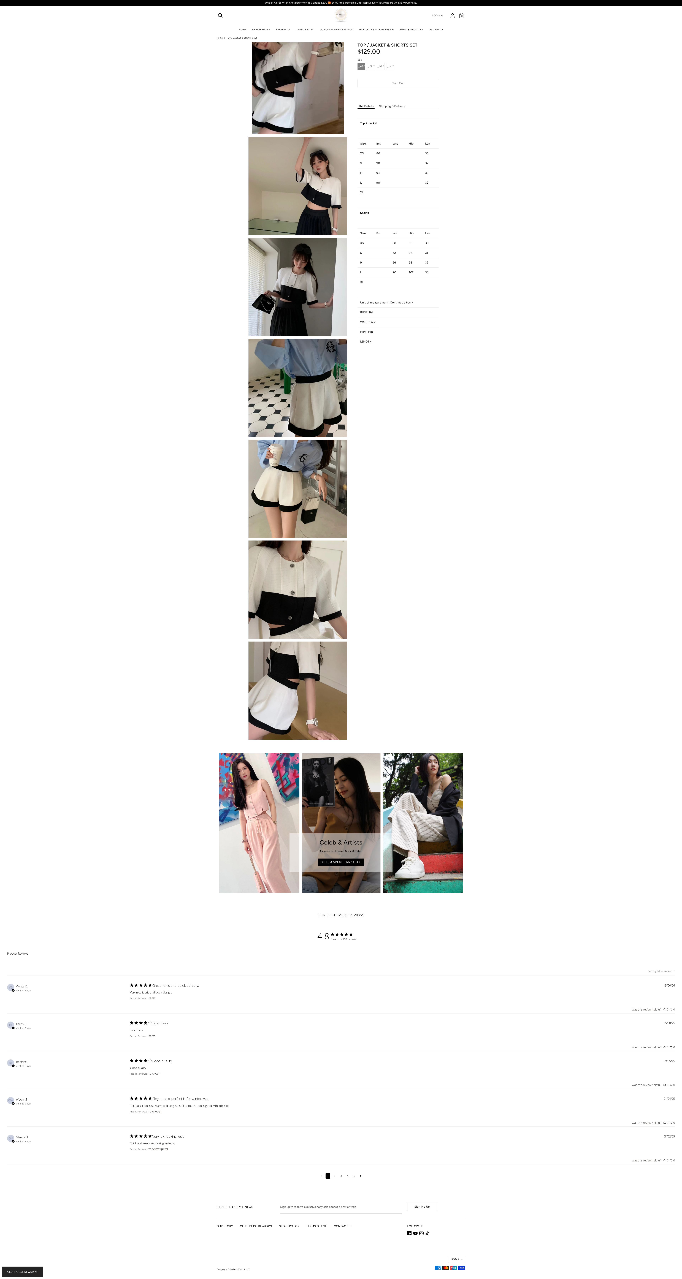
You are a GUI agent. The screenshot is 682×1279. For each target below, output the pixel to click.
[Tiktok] (427, 1233)
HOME (242, 29)
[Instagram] (421, 1233)
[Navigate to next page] (360, 1176)
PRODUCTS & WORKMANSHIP (376, 29)
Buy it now (398, 94)
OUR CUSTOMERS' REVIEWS (336, 29)
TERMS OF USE (316, 1226)
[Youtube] (415, 1233)
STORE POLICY (289, 1226)
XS (361, 66)
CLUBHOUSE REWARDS (256, 1226)
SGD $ (436, 15)
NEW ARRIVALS (261, 29)
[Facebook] (409, 1233)
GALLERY (434, 29)
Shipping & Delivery (392, 106)
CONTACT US (343, 1226)
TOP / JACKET (154, 1111)
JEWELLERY (303, 29)
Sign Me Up (422, 1206)
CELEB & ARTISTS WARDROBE (341, 862)
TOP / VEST (153, 1073)
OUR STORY (225, 1226)
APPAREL (281, 29)
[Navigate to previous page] (321, 1176)
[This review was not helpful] (671, 1009)
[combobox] (661, 971)
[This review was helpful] (665, 1009)
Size (360, 60)
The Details (366, 106)
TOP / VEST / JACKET (158, 1149)
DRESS (151, 998)
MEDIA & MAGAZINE (411, 29)
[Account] (452, 14)
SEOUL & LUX (243, 1269)
